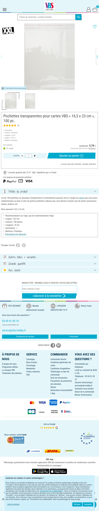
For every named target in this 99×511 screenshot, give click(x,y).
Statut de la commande (84, 392)
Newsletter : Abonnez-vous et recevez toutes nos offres (49, 283)
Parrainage (30, 365)
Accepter (88, 504)
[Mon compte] (89, 9)
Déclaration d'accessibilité (61, 390)
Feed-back (73, 336)
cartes (81, 198)
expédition (92, 148)
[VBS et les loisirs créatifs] (49, 6)
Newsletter (30, 368)
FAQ (28, 375)
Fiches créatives (33, 371)
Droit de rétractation (59, 378)
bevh (24, 434)
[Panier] (95, 9)
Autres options (13, 504)
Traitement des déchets (12, 373)
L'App (53, 393)
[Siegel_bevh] (15, 440)
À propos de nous (9, 364)
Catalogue (30, 359)
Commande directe (58, 359)
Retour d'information (83, 395)
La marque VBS (8, 370)
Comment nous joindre (84, 388)
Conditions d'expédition (60, 368)
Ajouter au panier (69, 155)
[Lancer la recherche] (78, 17)
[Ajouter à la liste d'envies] (95, 26)
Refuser (77, 504)
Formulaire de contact (25, 336)
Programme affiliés (10, 367)
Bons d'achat (31, 362)
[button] (4, 56)
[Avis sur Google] (49, 426)
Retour (53, 387)
